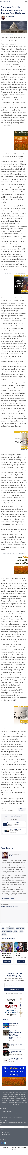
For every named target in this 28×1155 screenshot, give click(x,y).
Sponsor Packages (14, 1113)
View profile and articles (9, 898)
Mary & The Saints (20, 928)
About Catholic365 (8, 1111)
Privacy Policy (7, 1134)
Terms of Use (7, 1132)
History (21, 931)
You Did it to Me (14, 1023)
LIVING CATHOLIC (10, 928)
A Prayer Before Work (15, 1044)
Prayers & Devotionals (7, 931)
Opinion (15, 931)
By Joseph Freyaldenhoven (15, 1054)
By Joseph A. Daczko (14, 1025)
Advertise (6, 1113)
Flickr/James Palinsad (9, 34)
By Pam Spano (12, 1045)
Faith (3, 928)
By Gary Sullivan (13, 1061)
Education (4, 934)
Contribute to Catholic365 (9, 1115)
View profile (17, 17)
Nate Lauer (11, 16)
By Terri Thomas (13, 1040)
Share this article (21, 809)
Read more (7, 961)
